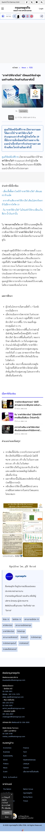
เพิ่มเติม (8, 808)
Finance (26, 747)
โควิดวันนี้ (24, 637)
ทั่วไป (31, 67)
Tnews (25, 800)
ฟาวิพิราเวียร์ (7, 625)
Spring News (27, 796)
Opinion (26, 767)
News (24, 67)
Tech (25, 751)
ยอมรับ (6, 812)
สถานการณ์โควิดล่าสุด (23, 625)
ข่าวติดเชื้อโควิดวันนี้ (9, 649)
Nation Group (28, 789)
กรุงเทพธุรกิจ (27, 792)
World (5, 759)
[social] (26, 2)
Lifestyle (26, 763)
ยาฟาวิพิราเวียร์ (8, 631)
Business (6, 751)
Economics (7, 747)
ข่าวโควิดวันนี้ (23, 643)
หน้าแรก (15, 67)
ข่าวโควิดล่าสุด (36, 637)
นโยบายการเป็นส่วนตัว (31, 771)
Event (5, 771)
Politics (5, 763)
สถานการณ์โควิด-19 (31, 619)
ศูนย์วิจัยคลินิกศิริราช (10, 157)
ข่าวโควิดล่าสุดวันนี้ (9, 643)
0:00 (7, 16)
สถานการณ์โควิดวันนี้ (10, 637)
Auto (25, 755)
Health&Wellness (29, 759)
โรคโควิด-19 (17, 619)
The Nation (7, 789)
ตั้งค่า (7, 817)
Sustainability (8, 755)
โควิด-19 (6, 619)
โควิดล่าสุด (21, 631)
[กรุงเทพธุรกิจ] (22, 8)
